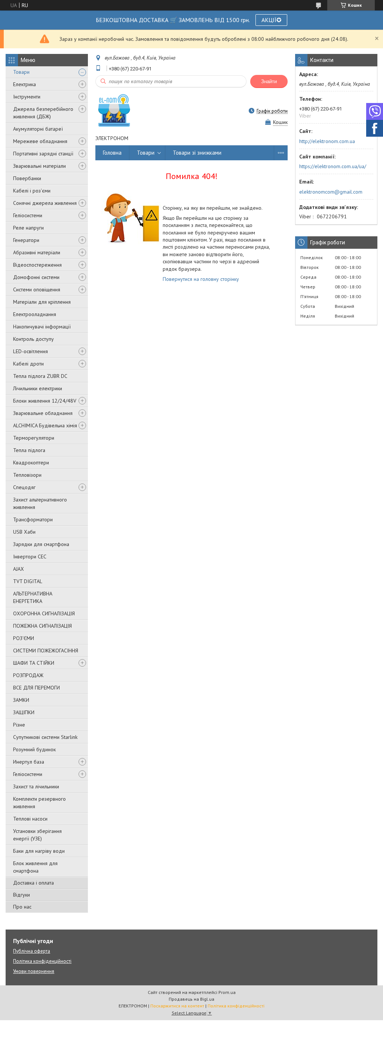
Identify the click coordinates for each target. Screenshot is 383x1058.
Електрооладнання (34, 314)
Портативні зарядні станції (43, 153)
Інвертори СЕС (29, 556)
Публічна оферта (31, 951)
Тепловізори (27, 475)
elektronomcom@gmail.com (330, 191)
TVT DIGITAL (27, 581)
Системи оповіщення (36, 289)
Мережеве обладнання (40, 141)
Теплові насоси (30, 818)
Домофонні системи (36, 277)
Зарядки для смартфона (41, 544)
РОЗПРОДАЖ (28, 675)
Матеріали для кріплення (42, 301)
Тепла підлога (29, 450)
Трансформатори (33, 519)
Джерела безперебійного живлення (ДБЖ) (43, 113)
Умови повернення (33, 971)
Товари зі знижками (197, 152)
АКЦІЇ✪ (271, 20)
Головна (112, 152)
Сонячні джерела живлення (45, 203)
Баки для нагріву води (39, 851)
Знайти (269, 81)
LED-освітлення (30, 351)
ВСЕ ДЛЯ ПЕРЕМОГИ (36, 687)
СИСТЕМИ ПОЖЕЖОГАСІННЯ (45, 650)
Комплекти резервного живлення (39, 802)
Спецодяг (24, 487)
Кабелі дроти (28, 363)
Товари (21, 72)
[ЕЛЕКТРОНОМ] (114, 111)
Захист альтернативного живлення (40, 503)
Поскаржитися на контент (177, 1006)
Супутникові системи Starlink (45, 737)
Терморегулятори (33, 437)
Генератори (26, 240)
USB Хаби (24, 531)
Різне (19, 724)
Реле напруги (28, 227)
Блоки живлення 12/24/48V (44, 400)
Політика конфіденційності (42, 961)
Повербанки (27, 178)
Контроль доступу (33, 339)
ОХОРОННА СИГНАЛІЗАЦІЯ (44, 613)
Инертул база (28, 761)
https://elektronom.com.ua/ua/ (332, 166)
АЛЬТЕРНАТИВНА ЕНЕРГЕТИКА (32, 597)
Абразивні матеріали (36, 252)
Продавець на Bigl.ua (191, 999)
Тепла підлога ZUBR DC (40, 376)
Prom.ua (227, 992)
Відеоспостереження (37, 264)
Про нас (22, 906)
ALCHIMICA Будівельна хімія (45, 425)
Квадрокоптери (31, 462)
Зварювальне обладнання (43, 413)
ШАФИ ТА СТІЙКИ (33, 663)
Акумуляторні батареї (38, 128)
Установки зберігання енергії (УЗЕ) (37, 835)
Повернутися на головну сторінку (201, 279)
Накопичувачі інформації (42, 326)
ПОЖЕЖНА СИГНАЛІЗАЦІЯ (42, 625)
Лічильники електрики (37, 388)
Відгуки (21, 894)
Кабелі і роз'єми (31, 190)
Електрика (24, 84)
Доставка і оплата (33, 882)
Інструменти (26, 96)
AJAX (18, 569)
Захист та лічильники (36, 786)
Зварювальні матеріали (39, 166)
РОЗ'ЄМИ (23, 638)
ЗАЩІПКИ (23, 712)
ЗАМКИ (21, 700)
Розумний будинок (34, 749)
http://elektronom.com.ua (327, 141)
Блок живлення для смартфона (35, 867)
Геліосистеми (27, 215)
